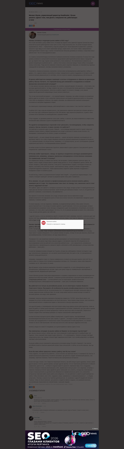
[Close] (83, 219)
